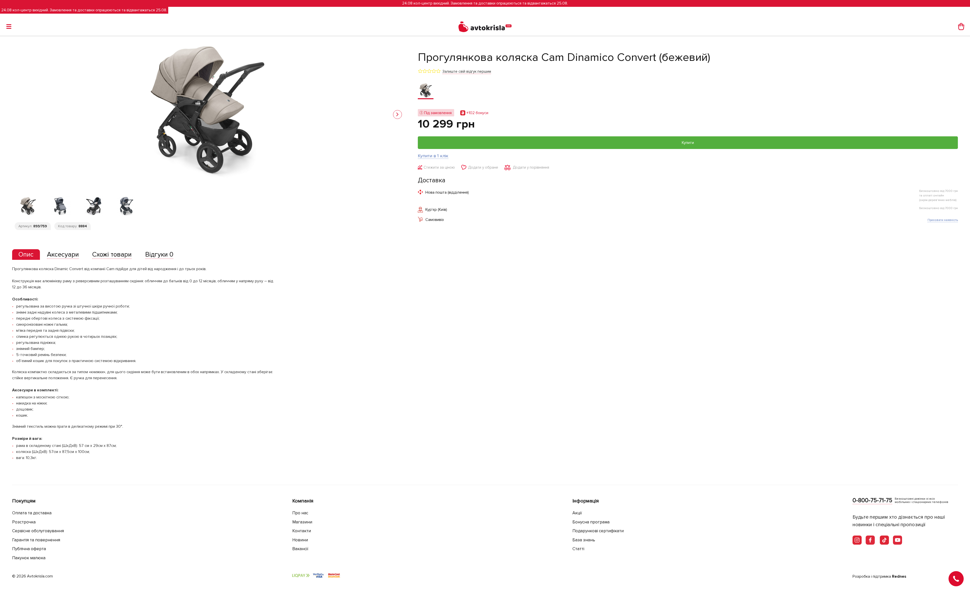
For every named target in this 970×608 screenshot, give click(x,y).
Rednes (899, 576)
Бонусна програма (591, 522)
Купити (688, 142)
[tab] (26, 254)
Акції (577, 513)
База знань (583, 540)
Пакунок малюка (28, 558)
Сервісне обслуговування (38, 531)
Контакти (301, 531)
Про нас (300, 513)
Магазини (302, 522)
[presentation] (26, 254)
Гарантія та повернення (36, 540)
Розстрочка (24, 522)
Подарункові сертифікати (598, 531)
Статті (578, 548)
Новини (300, 540)
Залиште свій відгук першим (466, 71)
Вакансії (300, 548)
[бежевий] (425, 91)
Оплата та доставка (32, 513)
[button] (397, 114)
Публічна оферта (29, 548)
